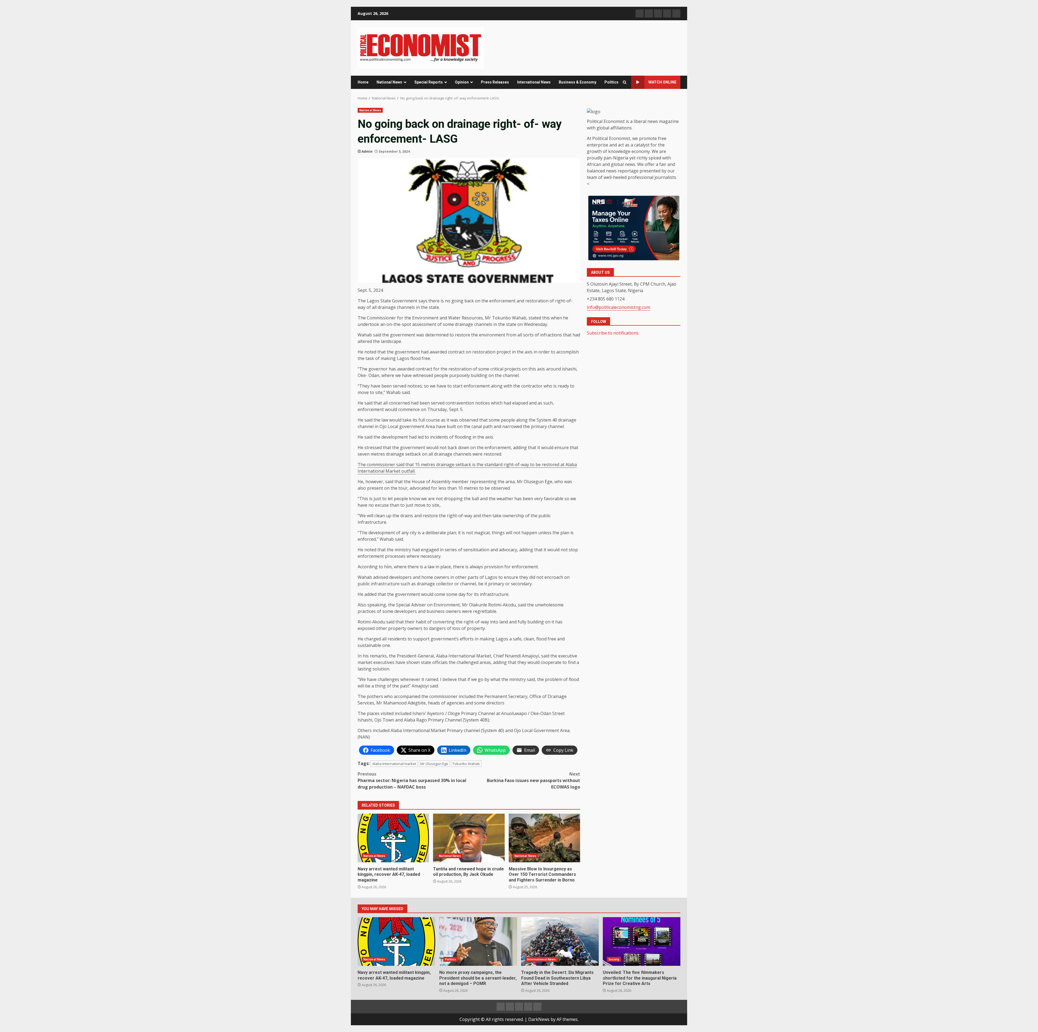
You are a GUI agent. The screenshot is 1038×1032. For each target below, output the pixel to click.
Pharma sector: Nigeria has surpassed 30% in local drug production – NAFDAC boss (412, 780)
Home (363, 82)
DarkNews (539, 1019)
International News (534, 82)
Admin (367, 151)
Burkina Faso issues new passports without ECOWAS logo (533, 780)
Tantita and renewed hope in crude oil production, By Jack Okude (468, 838)
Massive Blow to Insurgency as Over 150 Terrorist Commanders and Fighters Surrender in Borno (544, 838)
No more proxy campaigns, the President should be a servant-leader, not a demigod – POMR (478, 941)
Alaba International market (394, 763)
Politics (611, 82)
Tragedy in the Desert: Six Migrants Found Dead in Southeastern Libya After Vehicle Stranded (560, 941)
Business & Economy (577, 82)
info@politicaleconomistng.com (618, 307)
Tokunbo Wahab (466, 763)
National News (389, 82)
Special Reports (428, 82)
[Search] (624, 82)
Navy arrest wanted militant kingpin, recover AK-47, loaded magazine (393, 838)
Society (614, 959)
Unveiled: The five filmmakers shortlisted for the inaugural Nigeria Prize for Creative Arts (641, 941)
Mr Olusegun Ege (434, 763)
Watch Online (662, 82)
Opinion (462, 82)
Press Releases (495, 82)
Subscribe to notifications (612, 333)
